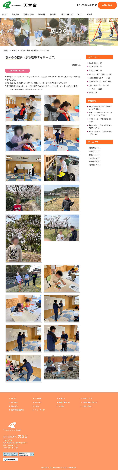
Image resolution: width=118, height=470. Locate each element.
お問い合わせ (107, 5)
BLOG (80, 14)
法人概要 (38, 398)
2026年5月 (93, 158)
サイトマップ (40, 410)
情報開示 (14, 406)
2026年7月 (93, 151)
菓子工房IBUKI (67, 14)
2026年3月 (93, 165)
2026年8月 (93, 148)
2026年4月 (93, 161)
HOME (4, 14)
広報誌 (89, 14)
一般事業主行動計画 (90, 402)
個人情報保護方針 (17, 410)
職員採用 (41, 14)
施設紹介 (53, 14)
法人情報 (15, 14)
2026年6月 (93, 154)
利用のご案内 (29, 14)
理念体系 (62, 398)
